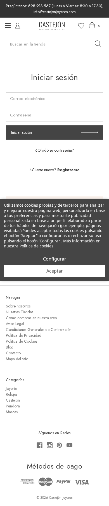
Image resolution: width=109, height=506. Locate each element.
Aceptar (54, 271)
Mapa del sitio (17, 359)
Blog (9, 347)
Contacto (13, 353)
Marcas (12, 412)
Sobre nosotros (18, 306)
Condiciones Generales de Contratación (39, 329)
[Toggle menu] (7, 25)
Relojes (11, 394)
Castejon (13, 400)
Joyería (11, 388)
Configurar (54, 259)
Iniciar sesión (21, 132)
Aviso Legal (15, 323)
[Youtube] (69, 445)
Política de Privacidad (23, 335)
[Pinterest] (59, 445)
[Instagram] (50, 445)
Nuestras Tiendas (19, 312)
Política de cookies (36, 246)
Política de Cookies (21, 341)
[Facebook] (39, 445)
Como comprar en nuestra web (31, 318)
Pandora (13, 406)
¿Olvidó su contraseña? (54, 150)
